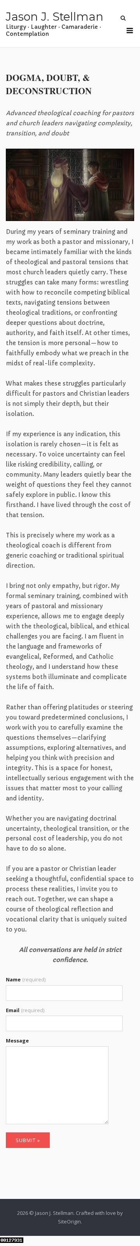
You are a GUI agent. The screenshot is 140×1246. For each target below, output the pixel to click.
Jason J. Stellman (54, 16)
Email (25, 1010)
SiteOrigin (69, 1221)
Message (17, 1040)
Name (26, 979)
